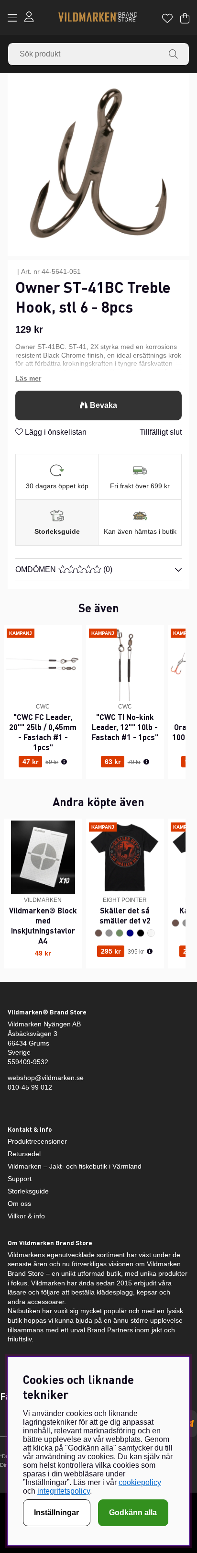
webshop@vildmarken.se (46, 1077)
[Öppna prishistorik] (64, 762)
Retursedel (24, 1154)
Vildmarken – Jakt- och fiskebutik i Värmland (75, 1166)
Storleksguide (57, 531)
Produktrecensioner (37, 1141)
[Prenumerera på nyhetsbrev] (190, 1423)
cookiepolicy (140, 1482)
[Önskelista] (167, 18)
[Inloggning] (29, 18)
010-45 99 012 (30, 1087)
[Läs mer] (98, 378)
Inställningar (56, 1512)
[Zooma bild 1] (98, 165)
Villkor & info (26, 1216)
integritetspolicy (63, 1491)
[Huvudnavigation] (12, 18)
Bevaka (103, 405)
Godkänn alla (133, 1512)
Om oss (19, 1203)
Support (20, 1178)
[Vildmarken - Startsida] (97, 17)
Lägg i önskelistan (55, 432)
